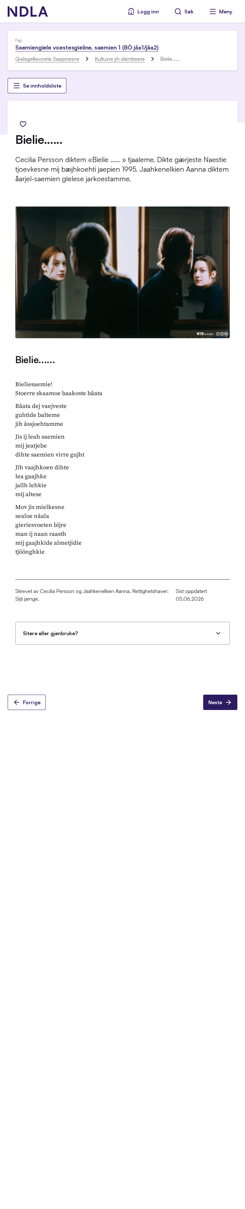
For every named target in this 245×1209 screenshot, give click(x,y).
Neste (215, 702)
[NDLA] (28, 11)
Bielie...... (35, 359)
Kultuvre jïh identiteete (120, 59)
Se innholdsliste (42, 85)
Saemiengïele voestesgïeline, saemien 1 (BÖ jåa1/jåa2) (86, 47)
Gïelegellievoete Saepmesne (47, 59)
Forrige (32, 702)
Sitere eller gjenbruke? (50, 633)
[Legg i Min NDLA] (23, 124)
